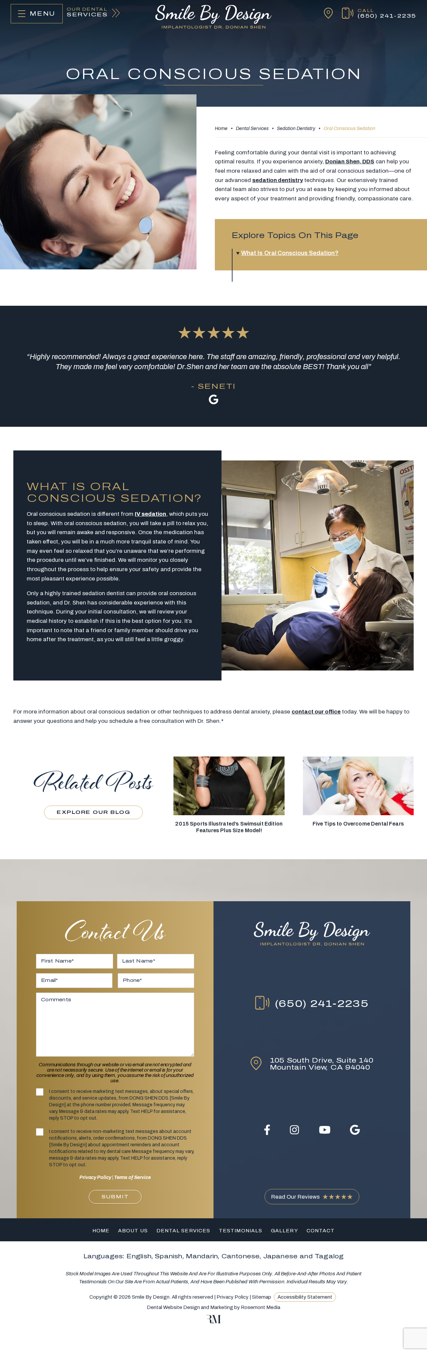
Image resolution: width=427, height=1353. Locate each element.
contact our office (316, 712)
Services (87, 12)
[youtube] (325, 1130)
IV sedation (150, 514)
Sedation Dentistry (296, 128)
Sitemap (261, 1297)
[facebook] (267, 1130)
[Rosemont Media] (213, 1321)
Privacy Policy (95, 1177)
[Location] (324, 14)
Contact (321, 1230)
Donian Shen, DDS (349, 161)
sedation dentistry (277, 180)
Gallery (284, 1230)
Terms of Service (132, 1177)
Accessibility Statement (305, 1297)
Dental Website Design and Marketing (190, 1307)
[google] (355, 1130)
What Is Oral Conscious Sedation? (290, 253)
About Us (133, 1230)
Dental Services (252, 128)
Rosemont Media (260, 1307)
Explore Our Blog (93, 812)
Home (221, 128)
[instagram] (294, 1130)
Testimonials (240, 1230)
